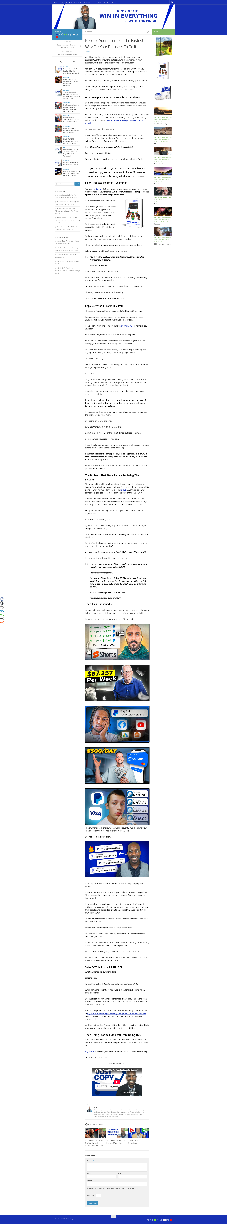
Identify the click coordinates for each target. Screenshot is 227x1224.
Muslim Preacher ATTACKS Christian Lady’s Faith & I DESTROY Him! (71, 120)
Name (89, 1173)
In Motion (157, 184)
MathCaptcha (92, 1198)
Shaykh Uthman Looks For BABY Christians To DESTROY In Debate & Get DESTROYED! (71, 108)
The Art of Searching (160, 124)
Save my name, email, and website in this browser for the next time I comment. (113, 1188)
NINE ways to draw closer (162, 244)
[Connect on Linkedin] (77, 34)
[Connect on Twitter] (60, 34)
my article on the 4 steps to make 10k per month (114, 122)
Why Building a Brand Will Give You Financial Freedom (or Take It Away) (94, 1143)
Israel (89, 52)
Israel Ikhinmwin (62, 254)
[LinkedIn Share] (2, 610)
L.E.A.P (156, 144)
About (106, 2)
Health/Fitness (89, 2)
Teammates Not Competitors (134, 1141)
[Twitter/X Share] (2, 603)
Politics (165, 141)
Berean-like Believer (160, 164)
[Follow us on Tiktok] (71, 34)
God (155, 121)
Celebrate (157, 224)
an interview (126, 325)
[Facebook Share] (2, 599)
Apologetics (78, 2)
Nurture (156, 204)
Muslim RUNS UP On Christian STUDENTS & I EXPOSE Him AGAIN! (70, 141)
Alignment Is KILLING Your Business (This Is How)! (115, 1141)
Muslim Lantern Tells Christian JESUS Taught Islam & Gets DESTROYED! (70, 82)
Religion (160, 121)
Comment (90, 1161)
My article (89, 1051)
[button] (2, 626)
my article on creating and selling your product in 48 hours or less (116, 1013)
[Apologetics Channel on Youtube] (57, 37)
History (160, 141)
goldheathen (60, 261)
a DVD (123, 489)
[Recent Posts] (61, 62)
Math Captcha (91, 1192)
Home (56, 2)
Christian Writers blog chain (162, 197)
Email (120, 1173)
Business (69, 2)
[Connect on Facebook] (62, 34)
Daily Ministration (164, 119)
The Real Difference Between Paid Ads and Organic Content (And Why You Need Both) (71, 95)
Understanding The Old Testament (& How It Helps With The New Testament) (70, 153)
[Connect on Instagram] (68, 34)
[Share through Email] (2, 606)
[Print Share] (2, 618)
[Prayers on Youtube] (74, 34)
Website (89, 1180)
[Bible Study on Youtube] (57, 34)
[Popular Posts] (73, 62)
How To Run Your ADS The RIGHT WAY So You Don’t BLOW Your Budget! (71, 173)
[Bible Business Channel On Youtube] (65, 34)
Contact (113, 2)
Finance (99, 2)
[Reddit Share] (2, 622)
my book (97, 188)
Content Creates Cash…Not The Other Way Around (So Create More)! (71, 71)
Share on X (141, 176)
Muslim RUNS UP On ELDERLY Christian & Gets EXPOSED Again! (71, 130)
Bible (61, 2)
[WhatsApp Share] (2, 614)
